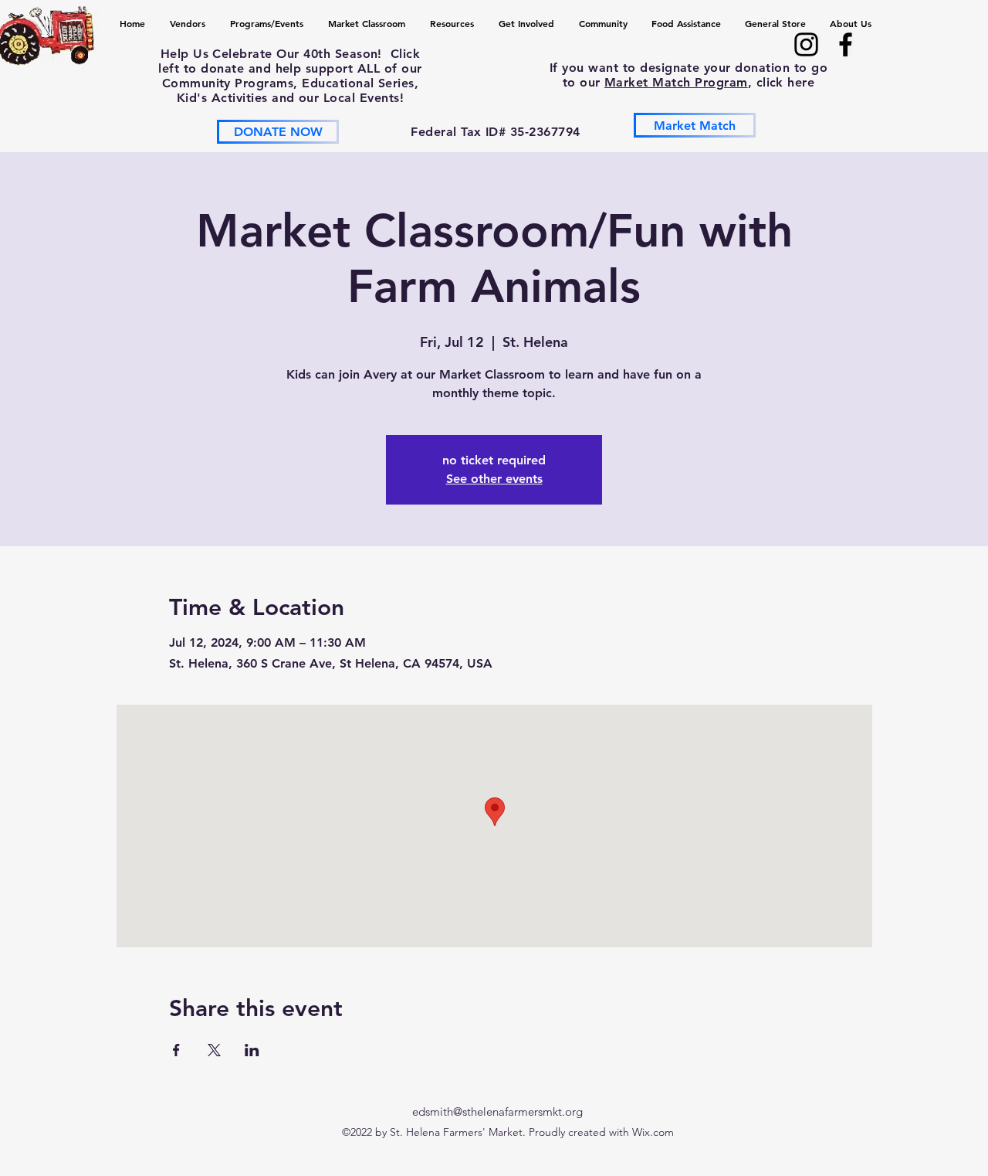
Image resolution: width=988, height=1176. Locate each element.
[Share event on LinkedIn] (252, 1050)
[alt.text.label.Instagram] (806, 44)
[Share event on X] (214, 1050)
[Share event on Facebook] (176, 1050)
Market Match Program (676, 82)
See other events (494, 478)
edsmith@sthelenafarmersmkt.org (497, 1111)
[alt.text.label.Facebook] (845, 44)
